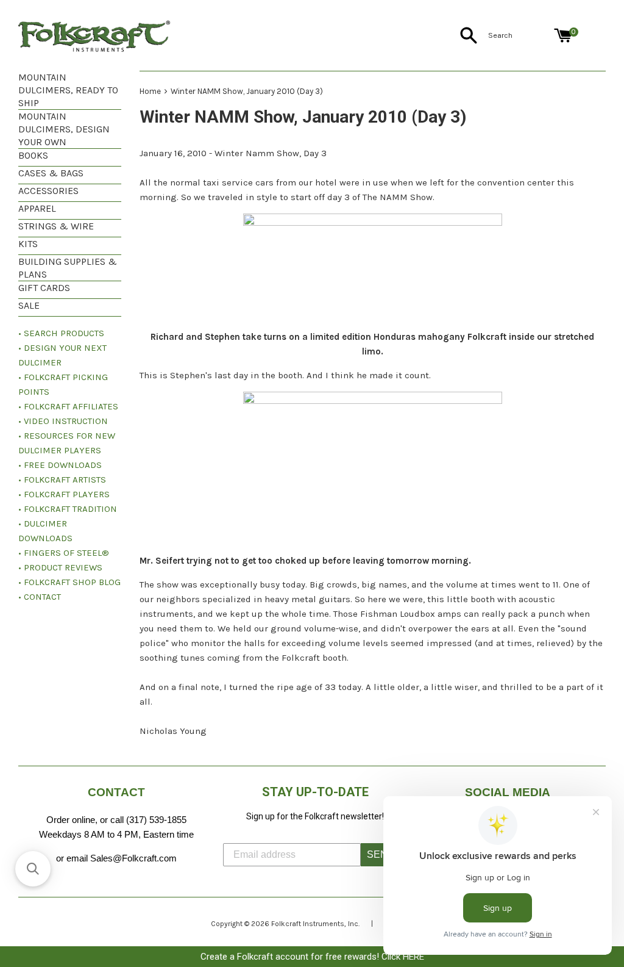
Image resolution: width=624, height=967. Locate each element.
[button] (33, 868)
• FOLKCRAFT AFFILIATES (68, 406)
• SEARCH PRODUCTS (61, 333)
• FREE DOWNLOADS (60, 464)
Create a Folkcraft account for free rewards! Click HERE (312, 956)
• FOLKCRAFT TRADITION (67, 508)
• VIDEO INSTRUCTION (63, 420)
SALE (29, 305)
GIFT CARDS (44, 287)
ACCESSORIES (48, 190)
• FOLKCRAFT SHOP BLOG (69, 582)
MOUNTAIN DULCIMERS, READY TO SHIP (68, 90)
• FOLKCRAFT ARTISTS (62, 479)
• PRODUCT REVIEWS (60, 567)
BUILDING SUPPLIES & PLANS (67, 268)
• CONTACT (39, 596)
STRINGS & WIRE (56, 226)
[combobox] (518, 35)
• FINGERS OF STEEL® (63, 552)
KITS (28, 244)
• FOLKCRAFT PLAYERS (64, 494)
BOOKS (33, 155)
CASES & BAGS (50, 173)
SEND (381, 854)
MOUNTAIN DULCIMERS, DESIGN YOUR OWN (64, 129)
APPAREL (37, 208)
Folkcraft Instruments (307, 923)
